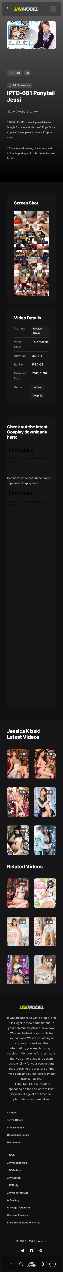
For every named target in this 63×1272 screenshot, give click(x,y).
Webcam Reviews (17, 1215)
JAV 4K (11, 1155)
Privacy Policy (15, 1127)
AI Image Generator (18, 1207)
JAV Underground (18, 1192)
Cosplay (37, 395)
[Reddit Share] (40, 1251)
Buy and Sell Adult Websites (23, 1222)
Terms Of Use (15, 1119)
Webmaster (14, 1142)
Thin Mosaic (39, 342)
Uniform (37, 387)
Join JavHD (31, 1264)
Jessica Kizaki (37, 330)
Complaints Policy (18, 1134)
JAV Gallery (14, 1170)
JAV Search (14, 1177)
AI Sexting (13, 1200)
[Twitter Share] (22, 1251)
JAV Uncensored (17, 1162)
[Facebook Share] (31, 1251)
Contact (12, 1112)
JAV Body (12, 1185)
